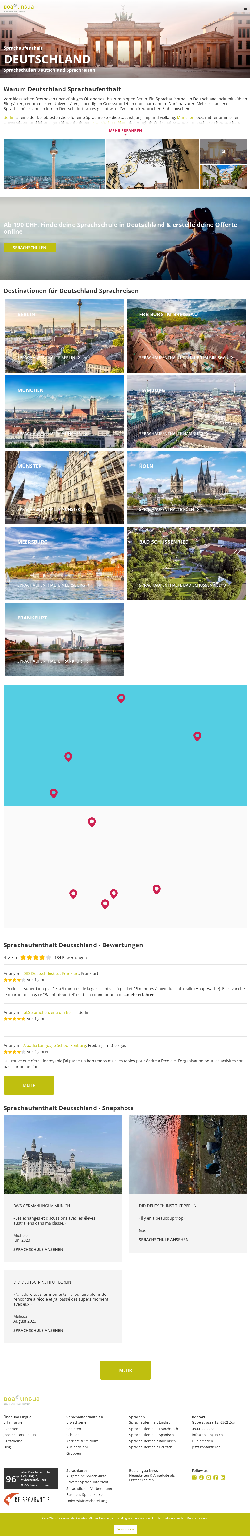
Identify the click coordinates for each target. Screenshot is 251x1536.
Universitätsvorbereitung (86, 1500)
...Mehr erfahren (139, 994)
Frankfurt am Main (109, 122)
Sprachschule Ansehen (38, 1249)
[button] (105, 904)
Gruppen (73, 1453)
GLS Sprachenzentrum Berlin (50, 1012)
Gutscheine (13, 1441)
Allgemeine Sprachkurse (86, 1476)
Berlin (9, 117)
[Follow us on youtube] (208, 1478)
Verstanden (125, 1529)
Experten (11, 1428)
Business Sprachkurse (84, 1494)
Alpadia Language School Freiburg (54, 1045)
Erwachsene (76, 1422)
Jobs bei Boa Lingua (20, 1435)
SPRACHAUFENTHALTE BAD (180, 585)
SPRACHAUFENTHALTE (46, 357)
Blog (7, 1447)
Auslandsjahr (77, 1447)
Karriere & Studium (82, 1441)
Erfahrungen (14, 1422)
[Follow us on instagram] (194, 1478)
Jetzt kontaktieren (206, 1447)
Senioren (73, 1428)
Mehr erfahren (125, 130)
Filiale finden (202, 1441)
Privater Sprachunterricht (87, 1482)
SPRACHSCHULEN (29, 247)
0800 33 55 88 (203, 1428)
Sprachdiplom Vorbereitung (89, 1488)
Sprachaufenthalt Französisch (153, 1428)
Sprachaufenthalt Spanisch (151, 1435)
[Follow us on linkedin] (223, 1478)
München (185, 117)
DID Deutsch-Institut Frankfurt (51, 973)
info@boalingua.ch (207, 1435)
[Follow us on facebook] (215, 1478)
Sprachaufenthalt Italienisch (152, 1441)
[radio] (23, 957)
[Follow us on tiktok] (201, 1478)
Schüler (72, 1435)
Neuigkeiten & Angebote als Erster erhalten (152, 1477)
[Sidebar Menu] (241, 8)
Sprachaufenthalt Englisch (151, 1422)
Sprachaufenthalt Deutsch (150, 1447)
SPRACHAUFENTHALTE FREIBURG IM (183, 357)
